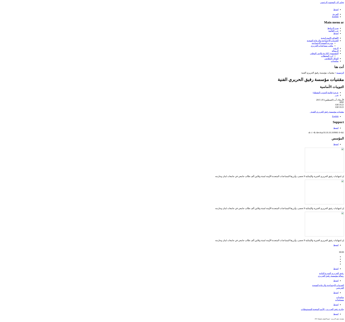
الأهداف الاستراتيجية (330, 38)
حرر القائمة (333, 31)
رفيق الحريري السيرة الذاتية (331, 273)
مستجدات (339, 300)
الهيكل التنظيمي (331, 58)
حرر (337, 95)
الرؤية (336, 48)
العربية (336, 14)
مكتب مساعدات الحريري (322, 46)
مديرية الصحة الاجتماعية (322, 43)
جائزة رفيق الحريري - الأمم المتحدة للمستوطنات (322, 309)
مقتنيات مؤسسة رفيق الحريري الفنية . (327, 112)
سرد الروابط (333, 28)
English (335, 16)
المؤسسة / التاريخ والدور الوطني (324, 53)
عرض (326, 92)
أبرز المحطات (327, 56)
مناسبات (335, 61)
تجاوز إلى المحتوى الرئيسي (332, 2)
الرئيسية (340, 73)
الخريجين (340, 288)
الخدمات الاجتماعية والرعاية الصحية (323, 40)
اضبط (336, 9)
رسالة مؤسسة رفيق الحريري (331, 276)
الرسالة (335, 51)
